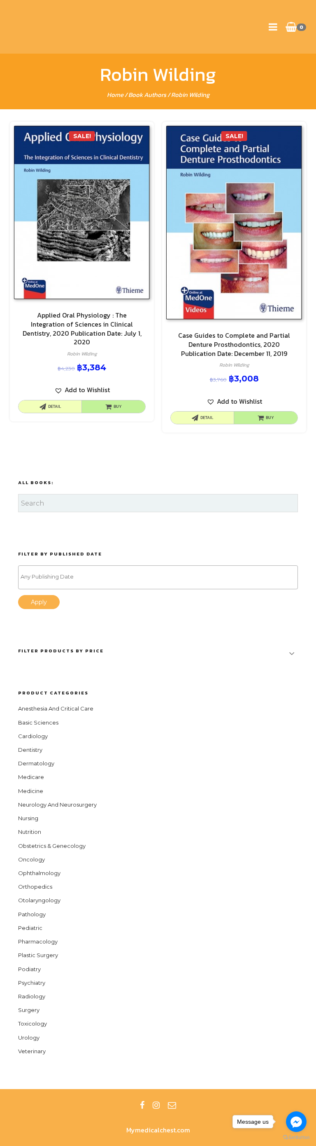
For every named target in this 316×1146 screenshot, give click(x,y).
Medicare (31, 777)
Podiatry (29, 969)
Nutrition (29, 831)
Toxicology (32, 1023)
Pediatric (30, 928)
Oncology (31, 859)
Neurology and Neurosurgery (57, 804)
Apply (39, 602)
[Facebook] (142, 1105)
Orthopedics (35, 886)
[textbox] (160, 576)
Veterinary (32, 1051)
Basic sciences (38, 722)
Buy (118, 406)
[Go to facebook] (296, 1121)
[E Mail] (172, 1105)
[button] (82, 390)
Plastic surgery (38, 955)
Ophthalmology (39, 873)
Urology (29, 1037)
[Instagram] (156, 1105)
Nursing (28, 818)
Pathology (32, 914)
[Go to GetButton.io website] (296, 1137)
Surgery (29, 1010)
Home (115, 94)
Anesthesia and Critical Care (55, 708)
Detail (54, 406)
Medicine (30, 791)
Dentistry (30, 749)
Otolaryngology (39, 900)
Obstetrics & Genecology (52, 845)
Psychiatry (31, 982)
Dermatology (36, 763)
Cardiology (33, 736)
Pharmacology (38, 941)
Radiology (31, 996)
